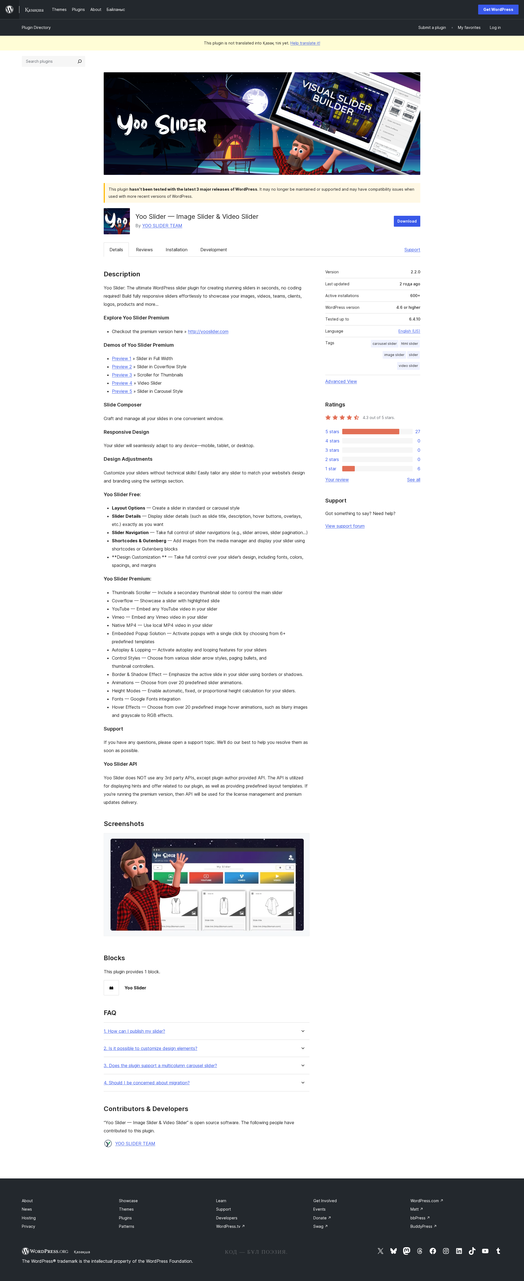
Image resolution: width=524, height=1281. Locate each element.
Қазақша (82, 1252)
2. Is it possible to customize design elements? (150, 1048)
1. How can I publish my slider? (134, 1031)
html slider (409, 344)
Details (116, 249)
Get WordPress (498, 9)
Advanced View (341, 381)
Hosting (29, 1218)
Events (319, 1209)
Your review (337, 479)
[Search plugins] (79, 61)
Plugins (125, 1218)
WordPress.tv (230, 1226)
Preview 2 (122, 366)
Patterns (126, 1226)
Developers (226, 1218)
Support (412, 249)
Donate (322, 1218)
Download (407, 221)
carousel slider (385, 344)
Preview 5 (122, 391)
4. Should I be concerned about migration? (147, 1082)
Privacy (28, 1226)
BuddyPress (423, 1226)
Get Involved (325, 1200)
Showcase (128, 1200)
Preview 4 (122, 383)
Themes (126, 1209)
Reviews (144, 249)
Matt (416, 1209)
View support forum (345, 526)
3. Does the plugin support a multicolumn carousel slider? (160, 1065)
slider (413, 355)
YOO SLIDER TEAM (162, 225)
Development (213, 249)
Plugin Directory (36, 27)
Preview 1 (121, 358)
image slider (394, 355)
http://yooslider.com (208, 331)
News (27, 1209)
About (27, 1200)
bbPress (420, 1218)
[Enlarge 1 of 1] (302, 840)
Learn (221, 1200)
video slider (408, 366)
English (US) (409, 331)
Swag (320, 1226)
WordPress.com (426, 1200)
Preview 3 (122, 375)
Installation (176, 249)
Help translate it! (305, 43)
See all (413, 479)
